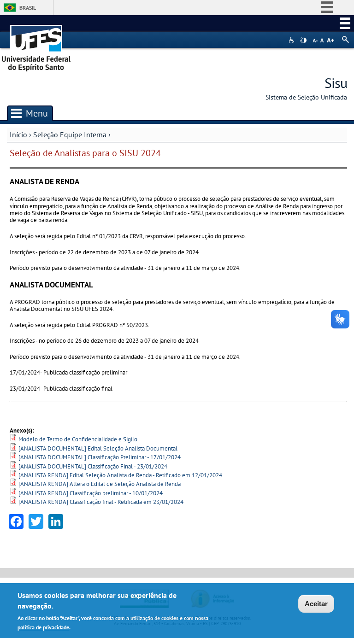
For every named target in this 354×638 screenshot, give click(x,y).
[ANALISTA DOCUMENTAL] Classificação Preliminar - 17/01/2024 (99, 457)
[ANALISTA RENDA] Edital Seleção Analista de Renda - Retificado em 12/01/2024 (120, 475)
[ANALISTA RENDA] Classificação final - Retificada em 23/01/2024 (100, 502)
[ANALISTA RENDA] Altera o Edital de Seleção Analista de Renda (99, 484)
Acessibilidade (292, 40)
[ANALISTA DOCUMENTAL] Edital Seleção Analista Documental (97, 448)
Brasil (27, 7)
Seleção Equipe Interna (69, 134)
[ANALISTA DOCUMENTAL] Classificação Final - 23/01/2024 (92, 466)
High (303, 40)
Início (18, 134)
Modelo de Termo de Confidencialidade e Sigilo (77, 439)
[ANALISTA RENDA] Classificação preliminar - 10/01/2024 (90, 493)
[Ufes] (36, 45)
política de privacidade (43, 627)
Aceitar (316, 604)
